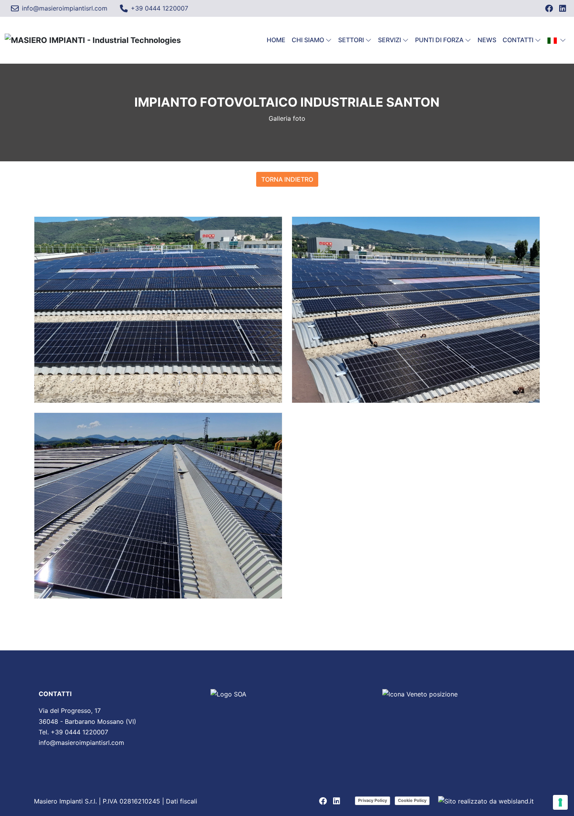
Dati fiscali (181, 801)
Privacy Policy (372, 800)
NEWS (487, 40)
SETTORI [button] (351, 40)
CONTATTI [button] (518, 40)
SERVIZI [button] (389, 40)
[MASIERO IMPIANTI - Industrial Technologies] (93, 40)
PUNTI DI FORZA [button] (439, 40)
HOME (276, 40)
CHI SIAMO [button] (308, 40)
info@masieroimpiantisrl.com (81, 742)
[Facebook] (549, 9)
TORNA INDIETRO (287, 179)
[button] (556, 40)
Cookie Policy (412, 800)
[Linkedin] (562, 9)
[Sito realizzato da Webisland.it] (486, 801)
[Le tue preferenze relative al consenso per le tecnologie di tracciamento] (560, 802)
